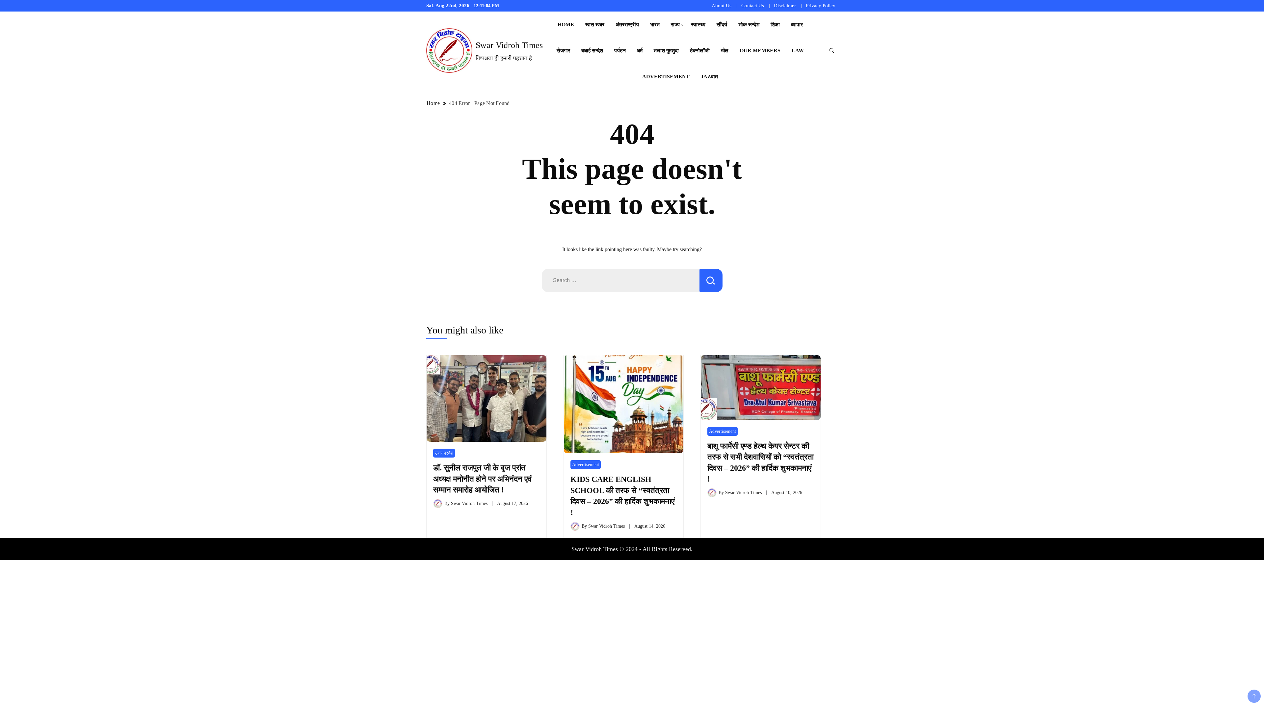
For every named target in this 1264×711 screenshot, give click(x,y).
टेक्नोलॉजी (700, 50)
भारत (655, 24)
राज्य (675, 24)
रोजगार (563, 50)
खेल (724, 50)
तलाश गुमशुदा (666, 50)
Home (566, 24)
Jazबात (709, 76)
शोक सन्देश (748, 24)
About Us (721, 5)
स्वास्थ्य (698, 24)
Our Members (760, 50)
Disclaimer (785, 5)
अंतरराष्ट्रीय (627, 24)
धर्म (640, 50)
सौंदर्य (722, 24)
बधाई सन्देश (592, 50)
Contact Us (752, 5)
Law (798, 50)
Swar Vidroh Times (509, 45)
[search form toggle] (832, 51)
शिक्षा (775, 24)
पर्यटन (620, 50)
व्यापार (797, 24)
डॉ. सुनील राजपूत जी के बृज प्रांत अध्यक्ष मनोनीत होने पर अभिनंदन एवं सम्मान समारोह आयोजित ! (482, 478)
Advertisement (666, 76)
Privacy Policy (820, 5)
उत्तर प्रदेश (444, 453)
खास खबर (594, 24)
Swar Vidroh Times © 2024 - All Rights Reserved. (632, 549)
